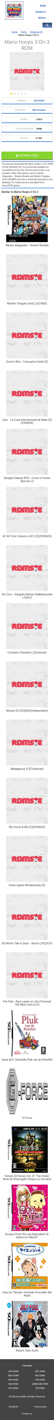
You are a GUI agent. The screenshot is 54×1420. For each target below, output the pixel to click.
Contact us (27, 1413)
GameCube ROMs (40, 1384)
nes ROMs (40, 1375)
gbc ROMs (40, 1371)
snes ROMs (13, 1375)
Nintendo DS (36, 32)
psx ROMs (40, 1380)
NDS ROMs (39, 101)
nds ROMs (13, 1380)
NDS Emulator (39, 110)
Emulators (40, 12)
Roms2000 (21, 1396)
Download (28, 155)
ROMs (43, 5)
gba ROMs (13, 1371)
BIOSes (42, 18)
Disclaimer (13, 1406)
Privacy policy (40, 1406)
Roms (24, 32)
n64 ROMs (13, 1384)
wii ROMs (40, 1388)
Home (14, 32)
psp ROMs (13, 1388)
